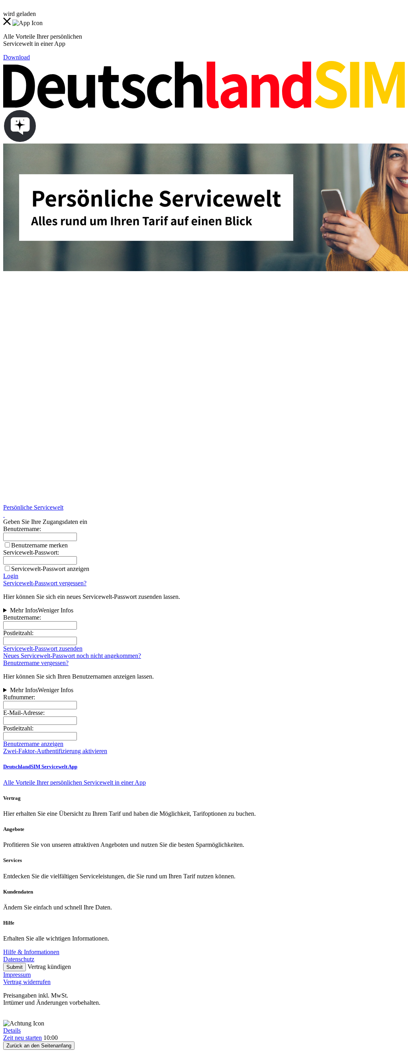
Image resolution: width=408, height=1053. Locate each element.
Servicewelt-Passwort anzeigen (50, 568)
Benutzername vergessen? (36, 662)
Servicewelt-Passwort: (31, 552)
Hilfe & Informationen (31, 952)
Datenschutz (18, 959)
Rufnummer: (19, 697)
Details (12, 1030)
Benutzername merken (39, 545)
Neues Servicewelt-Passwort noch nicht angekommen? (72, 655)
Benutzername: (22, 617)
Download (16, 57)
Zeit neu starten (22, 1037)
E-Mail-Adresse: (24, 712)
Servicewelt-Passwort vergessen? (44, 583)
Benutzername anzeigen (33, 743)
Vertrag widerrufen (27, 981)
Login (10, 576)
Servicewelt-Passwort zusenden (42, 648)
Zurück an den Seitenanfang (38, 1046)
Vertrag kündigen (49, 966)
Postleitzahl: (18, 633)
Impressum (17, 974)
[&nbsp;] (4, 514)
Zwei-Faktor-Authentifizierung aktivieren (55, 751)
